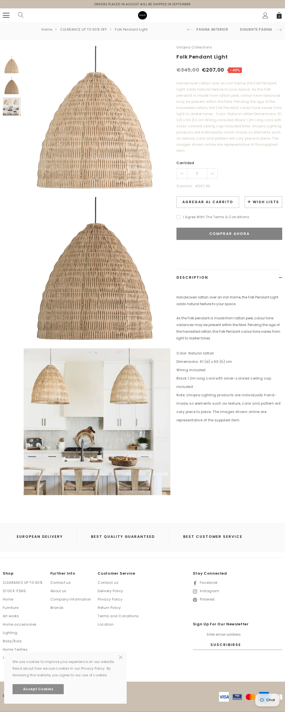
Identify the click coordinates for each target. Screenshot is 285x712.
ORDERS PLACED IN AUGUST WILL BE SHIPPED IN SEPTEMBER (142, 4)
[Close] (120, 656)
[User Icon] (265, 15)
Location (106, 624)
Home (46, 29)
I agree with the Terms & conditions (216, 217)
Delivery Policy (110, 591)
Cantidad (185, 163)
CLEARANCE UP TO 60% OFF (83, 29)
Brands (57, 607)
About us (58, 591)
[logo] (142, 15)
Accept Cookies (38, 689)
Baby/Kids (12, 641)
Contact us (60, 582)
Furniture (10, 607)
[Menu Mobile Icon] (6, 15)
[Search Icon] (21, 15)
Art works (11, 616)
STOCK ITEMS (14, 591)
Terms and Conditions (118, 616)
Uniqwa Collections (194, 47)
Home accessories (20, 624)
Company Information (70, 599)
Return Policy (109, 607)
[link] (12, 65)
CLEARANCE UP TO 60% (22, 582)
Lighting (10, 632)
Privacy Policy (110, 599)
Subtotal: (184, 186)
